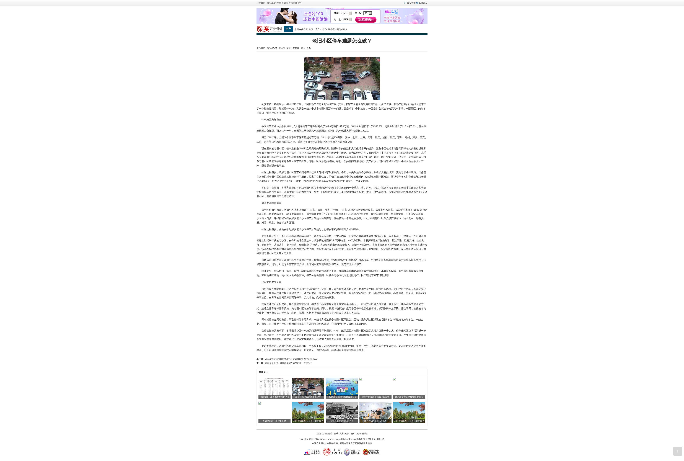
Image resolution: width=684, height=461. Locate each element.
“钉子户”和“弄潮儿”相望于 (375, 421)
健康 (359, 433)
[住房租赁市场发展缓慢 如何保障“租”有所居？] (394, 379)
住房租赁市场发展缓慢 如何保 (409, 397)
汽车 (342, 433)
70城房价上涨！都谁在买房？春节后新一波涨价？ (288, 363)
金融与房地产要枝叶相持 (274, 421)
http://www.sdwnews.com (327, 439)
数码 (364, 433)
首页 (311, 29)
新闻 (324, 433)
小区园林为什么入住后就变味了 (308, 421)
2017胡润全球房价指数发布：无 (342, 397)
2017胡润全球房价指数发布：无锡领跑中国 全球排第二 (291, 359)
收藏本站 (423, 3)
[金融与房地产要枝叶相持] (259, 404)
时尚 (347, 433)
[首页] (269, 31)
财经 (330, 433)
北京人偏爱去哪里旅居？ (342, 421)
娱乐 (336, 433)
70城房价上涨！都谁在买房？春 (274, 397)
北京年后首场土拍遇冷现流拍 (375, 397)
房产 (317, 29)
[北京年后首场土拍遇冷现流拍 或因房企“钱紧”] (360, 379)
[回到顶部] (677, 451)
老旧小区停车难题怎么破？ (308, 397)
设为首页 (411, 3)
